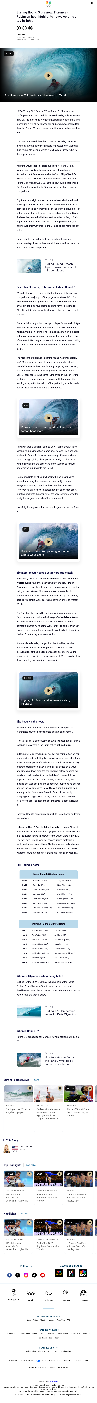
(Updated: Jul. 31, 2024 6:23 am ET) (29, 39)
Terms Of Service (82, 1361)
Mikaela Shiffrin (13, 1333)
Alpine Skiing (31, 1351)
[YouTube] (42, 1275)
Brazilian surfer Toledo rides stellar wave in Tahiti (35, 95)
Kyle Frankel (21, 34)
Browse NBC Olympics (48, 1317)
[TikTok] (34, 1275)
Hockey (55, 1351)
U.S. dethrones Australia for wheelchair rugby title (17, 1198)
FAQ (69, 1320)
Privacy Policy (26, 1361)
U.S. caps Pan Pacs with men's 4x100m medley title (76, 1198)
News (29, 1320)
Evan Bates (25, 1333)
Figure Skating (43, 1351)
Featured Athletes (48, 1330)
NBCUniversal (53, 1381)
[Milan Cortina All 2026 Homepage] (48, 3)
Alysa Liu (86, 1333)
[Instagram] (26, 1275)
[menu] (5, 3)
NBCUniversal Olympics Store (42, 1367)
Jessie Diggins (63, 1333)
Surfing (22, 1149)
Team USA (61, 1320)
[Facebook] (9, 1275)
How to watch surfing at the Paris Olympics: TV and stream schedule (60, 1061)
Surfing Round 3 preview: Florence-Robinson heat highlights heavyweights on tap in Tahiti (47, 17)
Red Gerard (42, 1338)
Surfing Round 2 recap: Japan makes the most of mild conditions (60, 267)
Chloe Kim (51, 1333)
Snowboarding (65, 1351)
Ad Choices (12, 1361)
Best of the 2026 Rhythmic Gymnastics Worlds (47, 1198)
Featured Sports (48, 1348)
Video (35, 1320)
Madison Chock (38, 1333)
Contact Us (63, 1367)
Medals (51, 1320)
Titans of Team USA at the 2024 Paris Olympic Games (79, 1112)
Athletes (43, 1320)
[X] (17, 1275)
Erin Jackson (54, 1338)
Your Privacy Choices (50, 1361)
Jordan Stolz (75, 1333)
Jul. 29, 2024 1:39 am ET (25, 37)
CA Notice (67, 1361)
